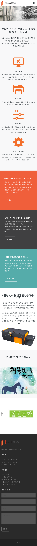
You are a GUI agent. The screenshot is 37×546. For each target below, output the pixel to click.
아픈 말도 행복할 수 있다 (18, 378)
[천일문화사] (8, 3)
